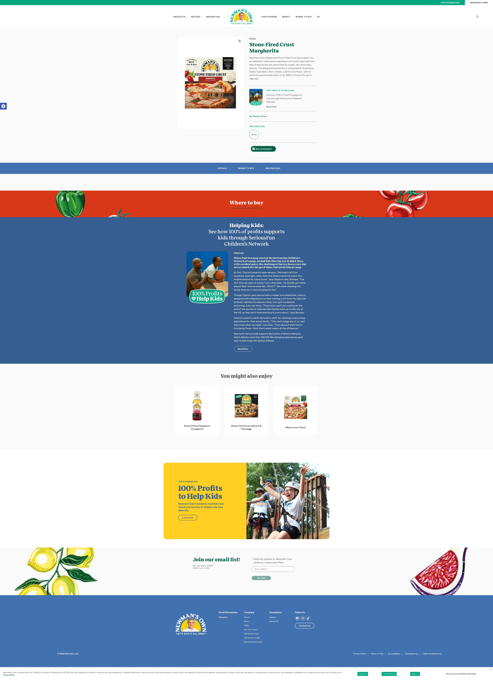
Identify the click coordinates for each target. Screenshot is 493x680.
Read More (271, 106)
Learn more (187, 517)
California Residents (432, 653)
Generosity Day (251, 633)
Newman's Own (479, 2)
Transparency (411, 653)
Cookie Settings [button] (389, 674)
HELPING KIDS (272, 168)
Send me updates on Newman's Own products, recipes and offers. (273, 561)
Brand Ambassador (253, 642)
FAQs (246, 625)
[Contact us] (304, 626)
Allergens (223, 617)
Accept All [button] (362, 674)
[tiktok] (308, 618)
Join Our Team (251, 629)
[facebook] (297, 618)
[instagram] (303, 618)
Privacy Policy (359, 653)
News (246, 621)
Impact (272, 617)
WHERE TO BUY (246, 168)
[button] (3, 106)
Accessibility (394, 653)
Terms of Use (377, 653)
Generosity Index (252, 638)
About (247, 617)
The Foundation (449, 2)
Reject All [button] (415, 674)
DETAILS (222, 168)
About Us (273, 621)
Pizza (252, 39)
